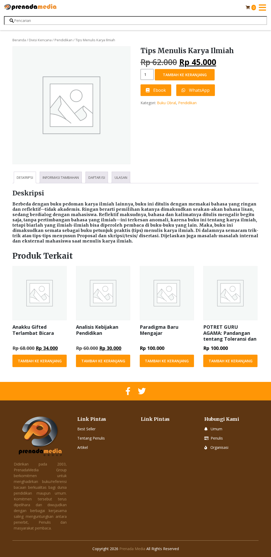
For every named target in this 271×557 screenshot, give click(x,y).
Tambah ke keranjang (185, 74)
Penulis (217, 438)
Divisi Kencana (40, 40)
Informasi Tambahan (61, 177)
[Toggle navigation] (262, 7)
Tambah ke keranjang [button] (40, 360)
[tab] (25, 177)
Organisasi (219, 447)
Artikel (82, 447)
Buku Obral (166, 102)
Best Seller (86, 428)
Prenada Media (132, 548)
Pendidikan (64, 40)
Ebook (159, 90)
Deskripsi (25, 177)
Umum (216, 428)
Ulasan (121, 177)
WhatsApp (199, 90)
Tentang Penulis (91, 438)
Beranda (19, 40)
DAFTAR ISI (96, 177)
